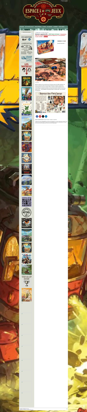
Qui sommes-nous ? (29, 26)
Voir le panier (65, 0)
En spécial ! (49, 26)
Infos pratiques (38, 26)
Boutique (22, 26)
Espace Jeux (38, 32)
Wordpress (24, 409)
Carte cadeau (61, 26)
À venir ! (44, 26)
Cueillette (55, 26)
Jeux (41, 32)
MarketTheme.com (30, 409)
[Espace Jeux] (43, 12)
